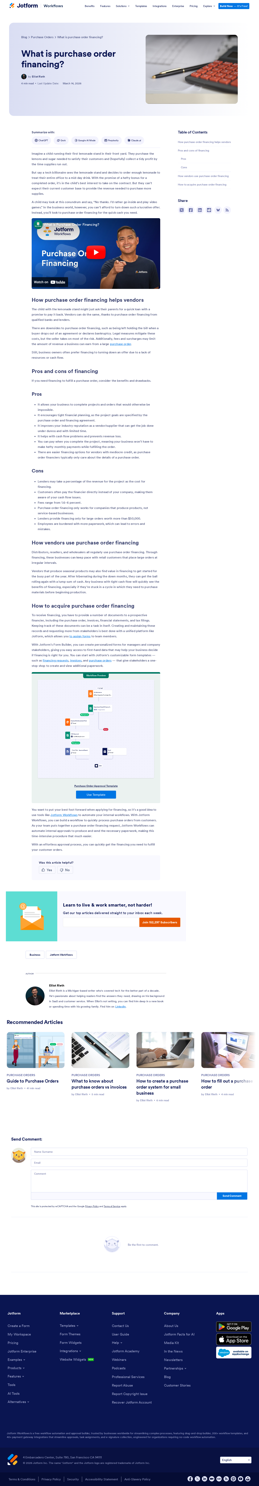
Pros (183, 159)
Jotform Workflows (64, 815)
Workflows (53, 5)
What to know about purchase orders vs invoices (99, 1084)
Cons (184, 167)
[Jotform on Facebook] (190, 1478)
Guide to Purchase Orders (32, 1081)
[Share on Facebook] (191, 210)
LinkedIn (120, 1006)
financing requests (55, 660)
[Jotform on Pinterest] (233, 1478)
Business (35, 954)
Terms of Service (112, 1206)
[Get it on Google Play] (233, 1327)
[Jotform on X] (197, 1478)
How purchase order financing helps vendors (204, 142)
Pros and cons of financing (193, 150)
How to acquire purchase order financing (202, 184)
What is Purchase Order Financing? (71, 224)
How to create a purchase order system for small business (162, 1087)
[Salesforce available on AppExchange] (233, 1352)
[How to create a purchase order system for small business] (165, 1050)
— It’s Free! (234, 6)
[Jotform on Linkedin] (204, 1478)
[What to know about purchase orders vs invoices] (100, 1050)
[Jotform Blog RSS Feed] (227, 210)
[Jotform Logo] (24, 6)
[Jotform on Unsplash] (247, 1478)
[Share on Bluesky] (218, 210)
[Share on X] (181, 210)
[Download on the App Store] (233, 1339)
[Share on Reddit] (209, 210)
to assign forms (79, 636)
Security (73, 1479)
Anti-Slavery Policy (137, 1479)
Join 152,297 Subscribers (159, 922)
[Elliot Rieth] (24, 76)
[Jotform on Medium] (211, 1478)
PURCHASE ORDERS (21, 1075)
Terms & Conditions (22, 1479)
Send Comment (232, 1195)
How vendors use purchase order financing (203, 176)
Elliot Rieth (38, 76)
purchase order (120, 344)
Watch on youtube (50, 282)
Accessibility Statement (101, 1479)
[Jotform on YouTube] (240, 1478)
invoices (76, 660)
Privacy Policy (92, 1206)
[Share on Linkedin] (200, 210)
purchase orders (100, 660)
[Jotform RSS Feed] (226, 1478)
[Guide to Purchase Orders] (36, 1050)
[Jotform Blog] (219, 1478)
